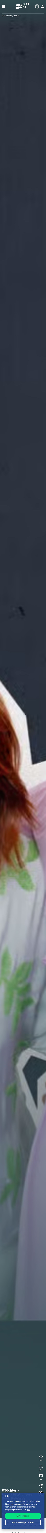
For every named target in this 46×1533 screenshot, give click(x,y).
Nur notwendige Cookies (23, 1523)
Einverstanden (23, 1516)
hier (28, 1510)
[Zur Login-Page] (42, 6)
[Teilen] (41, 1486)
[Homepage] (23, 6)
